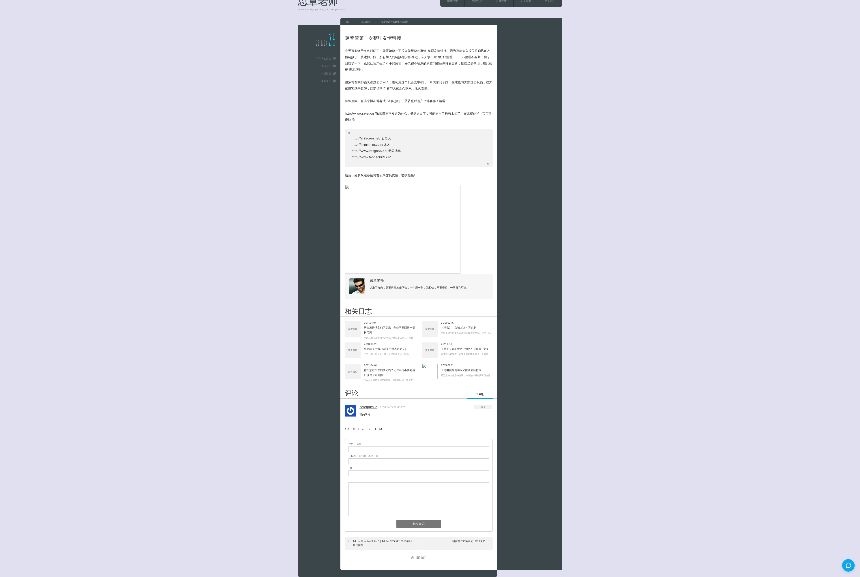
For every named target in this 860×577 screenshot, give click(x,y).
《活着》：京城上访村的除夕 (458, 327)
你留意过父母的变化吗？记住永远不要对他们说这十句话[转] (389, 372)
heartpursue (368, 407)
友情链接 (326, 73)
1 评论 (480, 394)
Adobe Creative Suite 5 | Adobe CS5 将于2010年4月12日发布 (383, 543)
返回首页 (421, 557)
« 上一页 (350, 428)
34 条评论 (325, 81)
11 (374, 428)
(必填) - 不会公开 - (364, 456)
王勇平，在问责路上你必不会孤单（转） (465, 348)
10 (368, 428)
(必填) (355, 444)
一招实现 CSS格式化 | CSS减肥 (467, 541)
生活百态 (326, 66)
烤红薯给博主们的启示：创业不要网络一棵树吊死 (389, 330)
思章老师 (377, 280)
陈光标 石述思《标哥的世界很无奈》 (386, 348)
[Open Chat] (848, 565)
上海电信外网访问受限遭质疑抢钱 (461, 370)
